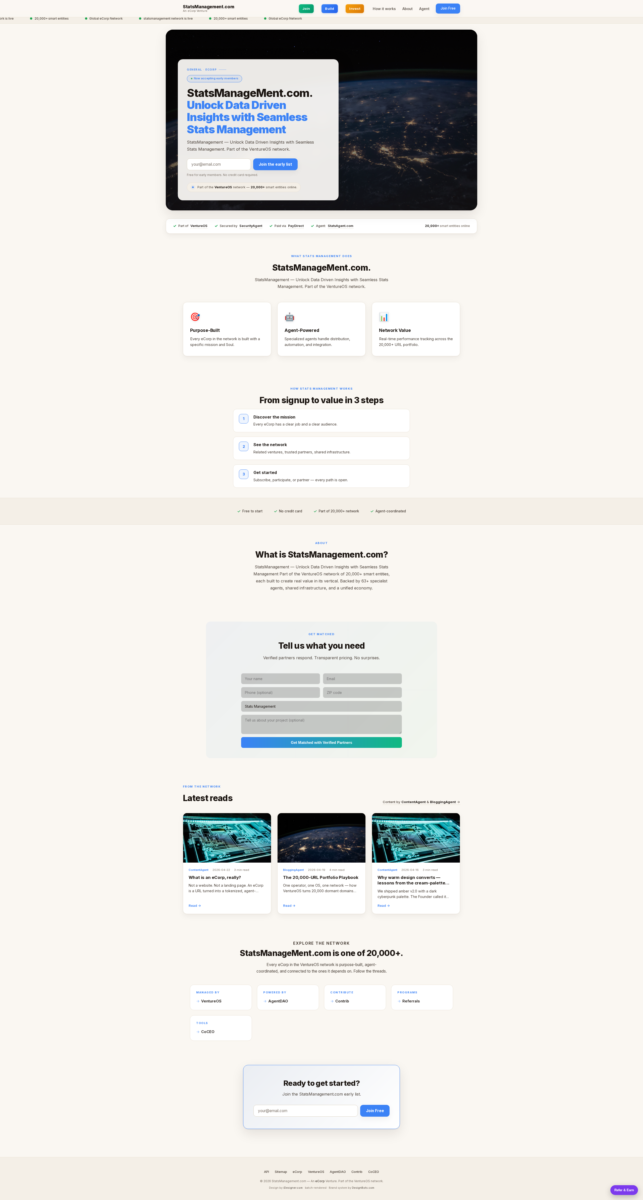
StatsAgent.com (340, 226)
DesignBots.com (363, 1187)
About (407, 9)
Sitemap (281, 1172)
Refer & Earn (624, 1190)
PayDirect (296, 226)
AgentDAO (278, 1001)
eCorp (297, 1172)
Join (306, 9)
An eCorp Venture (195, 11)
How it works (384, 9)
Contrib (342, 1001)
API (266, 1172)
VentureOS (198, 226)
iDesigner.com (293, 1187)
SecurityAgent (250, 226)
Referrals (411, 1001)
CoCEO (208, 1032)
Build (329, 9)
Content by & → (421, 802)
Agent (424, 9)
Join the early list (275, 164)
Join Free (448, 8)
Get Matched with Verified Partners (321, 742)
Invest (354, 9)
